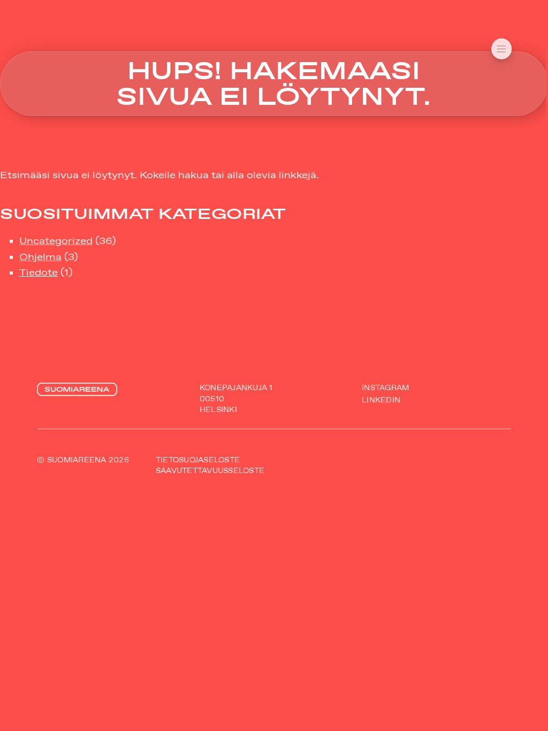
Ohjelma (40, 257)
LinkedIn (381, 401)
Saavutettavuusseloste (210, 471)
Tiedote (38, 272)
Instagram (385, 388)
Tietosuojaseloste (198, 460)
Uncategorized (56, 241)
